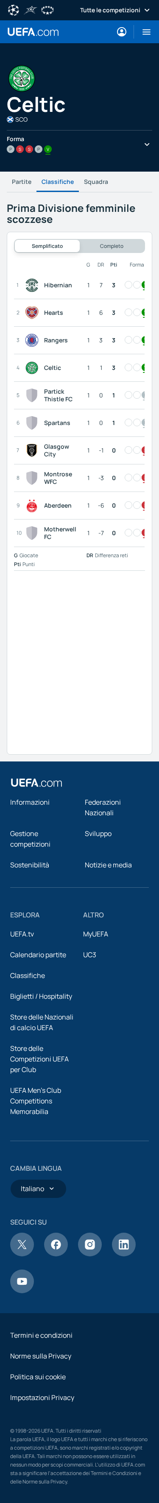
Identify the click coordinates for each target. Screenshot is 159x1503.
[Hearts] (33, 312)
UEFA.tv (22, 934)
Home (33, 32)
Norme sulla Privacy (40, 1356)
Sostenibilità (29, 865)
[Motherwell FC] (33, 533)
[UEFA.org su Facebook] (56, 1254)
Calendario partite (38, 954)
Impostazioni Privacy (42, 1397)
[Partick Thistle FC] (33, 395)
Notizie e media (108, 865)
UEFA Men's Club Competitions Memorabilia (35, 1101)
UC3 (89, 954)
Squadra (96, 181)
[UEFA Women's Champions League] (47, 9)
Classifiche (58, 181)
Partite (21, 181)
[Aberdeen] (33, 505)
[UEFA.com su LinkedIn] (124, 1254)
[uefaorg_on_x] (22, 1254)
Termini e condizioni (41, 1335)
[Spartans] (33, 423)
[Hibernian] (33, 285)
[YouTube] (22, 1290)
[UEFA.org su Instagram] (90, 1254)
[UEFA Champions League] (13, 9)
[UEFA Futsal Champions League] (30, 9)
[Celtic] (33, 368)
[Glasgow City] (33, 450)
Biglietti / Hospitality (41, 996)
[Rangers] (33, 340)
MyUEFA (95, 934)
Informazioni (30, 802)
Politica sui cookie (38, 1376)
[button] (143, 31)
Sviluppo (98, 833)
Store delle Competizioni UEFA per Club (39, 1059)
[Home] (36, 782)
